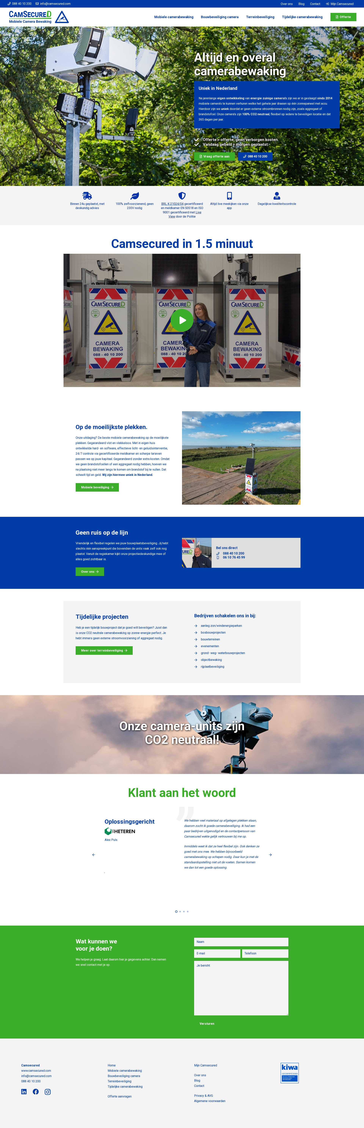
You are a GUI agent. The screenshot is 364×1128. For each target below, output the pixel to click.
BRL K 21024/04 (172, 204)
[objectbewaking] (197, 659)
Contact (199, 1086)
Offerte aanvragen (120, 1096)
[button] (277, 17)
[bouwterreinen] (197, 639)
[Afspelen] (182, 320)
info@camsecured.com (36, 1076)
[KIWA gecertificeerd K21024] (290, 1073)
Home (112, 1065)
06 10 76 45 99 (234, 557)
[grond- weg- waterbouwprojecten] (197, 653)
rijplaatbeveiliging (212, 666)
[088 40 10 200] (219, 553)
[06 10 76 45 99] (219, 557)
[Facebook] (36, 1092)
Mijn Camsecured (205, 1065)
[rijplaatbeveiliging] (197, 666)
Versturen (207, 1023)
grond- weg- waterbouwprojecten (223, 653)
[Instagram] (48, 1092)
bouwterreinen (210, 639)
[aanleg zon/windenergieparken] (197, 625)
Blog (197, 1080)
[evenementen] (197, 646)
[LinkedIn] (24, 1092)
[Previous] (93, 855)
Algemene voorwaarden (209, 1101)
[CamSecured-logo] (39, 17)
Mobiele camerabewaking (125, 1070)
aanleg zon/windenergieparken (221, 625)
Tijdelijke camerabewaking (125, 1086)
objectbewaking (211, 660)
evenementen (210, 646)
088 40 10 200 (233, 553)
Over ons (200, 1075)
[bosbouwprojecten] (197, 632)
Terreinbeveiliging (119, 1081)
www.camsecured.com (36, 1070)
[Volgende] (270, 855)
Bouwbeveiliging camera (124, 1076)
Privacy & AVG (203, 1095)
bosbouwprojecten (213, 632)
